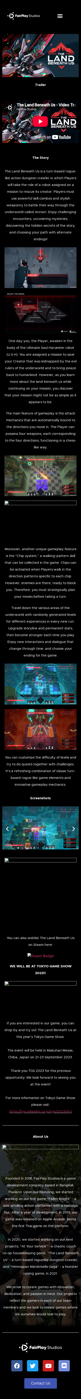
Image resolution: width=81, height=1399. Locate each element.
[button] (60, 16)
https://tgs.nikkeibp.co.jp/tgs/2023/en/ (40, 1111)
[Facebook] (16, 1365)
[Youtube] (48, 1365)
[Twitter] (32, 1365)
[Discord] (64, 1365)
